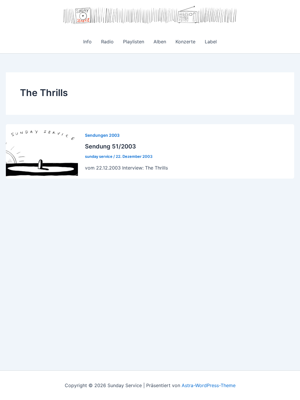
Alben (160, 42)
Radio (107, 42)
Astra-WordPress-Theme (209, 385)
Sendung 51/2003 (110, 146)
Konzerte (185, 42)
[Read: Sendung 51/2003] (42, 151)
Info (87, 42)
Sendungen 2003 (102, 135)
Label (211, 42)
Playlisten (133, 42)
